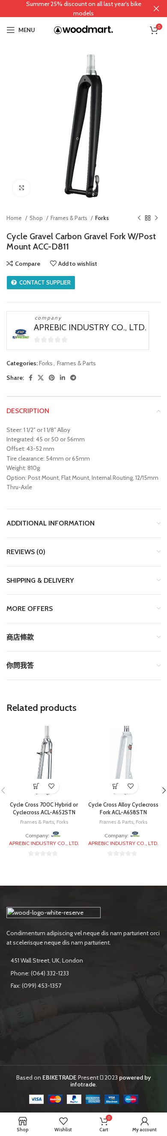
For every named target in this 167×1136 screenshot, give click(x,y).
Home (14, 217)
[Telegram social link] (73, 377)
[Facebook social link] (30, 377)
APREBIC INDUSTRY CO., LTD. (90, 327)
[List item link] (83, 973)
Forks (102, 217)
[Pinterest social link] (51, 377)
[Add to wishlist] (51, 786)
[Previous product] (139, 218)
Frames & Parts (70, 217)
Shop (37, 217)
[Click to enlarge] (21, 188)
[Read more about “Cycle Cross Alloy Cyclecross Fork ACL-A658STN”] (115, 786)
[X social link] (40, 377)
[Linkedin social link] (62, 377)
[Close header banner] (156, 8)
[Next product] (156, 218)
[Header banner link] (70, 8)
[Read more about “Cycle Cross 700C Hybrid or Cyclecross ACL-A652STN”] (36, 786)
